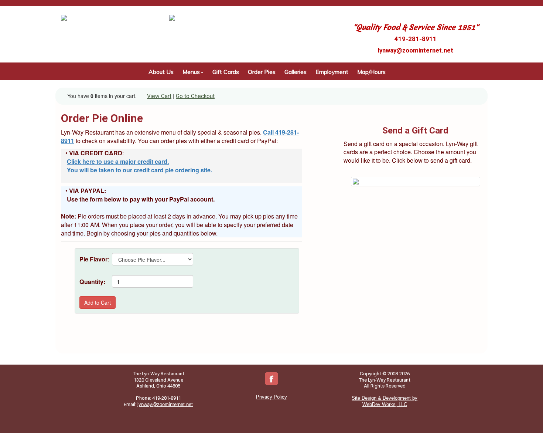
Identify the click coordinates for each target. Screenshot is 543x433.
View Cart (159, 96)
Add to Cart (97, 302)
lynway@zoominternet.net (415, 50)
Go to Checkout (195, 96)
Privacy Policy (271, 397)
